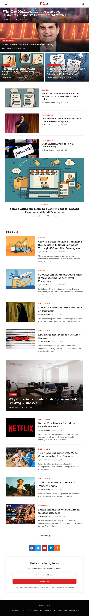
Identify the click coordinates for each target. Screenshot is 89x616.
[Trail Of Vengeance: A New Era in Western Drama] (20, 486)
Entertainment (8, 40)
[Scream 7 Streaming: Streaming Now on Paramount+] (20, 311)
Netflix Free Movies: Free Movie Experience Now (57, 424)
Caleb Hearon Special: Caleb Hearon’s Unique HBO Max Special (61, 120)
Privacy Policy (60, 587)
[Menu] (6, 3)
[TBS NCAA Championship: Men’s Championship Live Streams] (20, 457)
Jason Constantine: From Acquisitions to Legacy (27, 44)
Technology (43, 506)
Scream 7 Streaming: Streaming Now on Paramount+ (60, 309)
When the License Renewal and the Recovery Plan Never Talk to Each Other (60, 96)
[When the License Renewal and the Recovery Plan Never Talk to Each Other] (22, 97)
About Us (48, 610)
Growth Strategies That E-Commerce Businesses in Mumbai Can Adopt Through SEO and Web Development (60, 245)
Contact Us (16, 610)
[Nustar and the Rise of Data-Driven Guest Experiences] (20, 514)
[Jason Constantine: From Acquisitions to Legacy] (44, 37)
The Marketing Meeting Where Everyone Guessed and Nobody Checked (18, 72)
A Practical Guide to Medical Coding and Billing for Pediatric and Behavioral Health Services (66, 72)
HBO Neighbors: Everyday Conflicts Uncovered (59, 336)
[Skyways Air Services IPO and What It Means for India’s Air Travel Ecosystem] (20, 279)
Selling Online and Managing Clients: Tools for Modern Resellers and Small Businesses (44, 210)
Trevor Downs (6, 48)
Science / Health (54, 65)
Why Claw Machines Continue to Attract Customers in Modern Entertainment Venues (34, 13)
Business (6, 65)
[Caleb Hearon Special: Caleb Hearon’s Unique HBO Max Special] (22, 122)
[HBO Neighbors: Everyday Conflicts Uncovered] (20, 339)
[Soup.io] (44, 4)
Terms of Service (60, 610)
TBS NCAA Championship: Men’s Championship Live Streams (58, 454)
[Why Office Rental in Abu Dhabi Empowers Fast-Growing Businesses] (44, 385)
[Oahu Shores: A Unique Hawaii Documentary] (22, 148)
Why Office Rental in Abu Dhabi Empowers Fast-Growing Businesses (43, 401)
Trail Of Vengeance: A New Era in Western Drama (58, 484)
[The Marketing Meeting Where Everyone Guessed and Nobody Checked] (22, 67)
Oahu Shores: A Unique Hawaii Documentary (58, 145)
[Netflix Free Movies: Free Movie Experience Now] (20, 427)
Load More (43, 536)
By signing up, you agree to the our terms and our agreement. (45, 587)
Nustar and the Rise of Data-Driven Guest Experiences (59, 511)
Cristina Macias (8, 19)
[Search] (82, 3)
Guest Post (38, 610)
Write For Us (27, 610)
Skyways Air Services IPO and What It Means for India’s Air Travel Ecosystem (60, 278)
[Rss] (57, 548)
